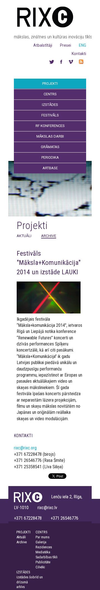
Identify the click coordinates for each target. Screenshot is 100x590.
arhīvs (20, 587)
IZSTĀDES (23, 572)
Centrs (50, 94)
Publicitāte (43, 562)
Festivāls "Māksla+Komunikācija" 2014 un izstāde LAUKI (49, 263)
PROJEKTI (23, 532)
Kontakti (79, 53)
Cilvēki (40, 567)
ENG (82, 45)
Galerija (41, 542)
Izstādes (50, 105)
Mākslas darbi (50, 136)
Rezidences (44, 547)
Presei (65, 45)
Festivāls (50, 115)
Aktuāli (24, 235)
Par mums (42, 537)
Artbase (50, 168)
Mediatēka (43, 552)
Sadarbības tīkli (47, 557)
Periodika (50, 157)
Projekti (50, 83)
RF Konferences (50, 126)
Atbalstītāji (42, 45)
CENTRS (41, 532)
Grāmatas (50, 147)
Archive (48, 235)
